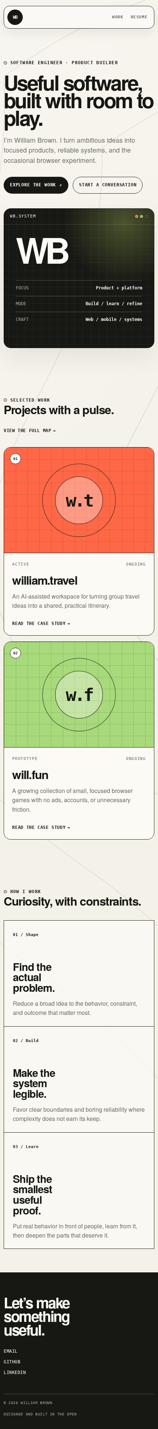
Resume (139, 17)
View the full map (30, 430)
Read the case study (41, 623)
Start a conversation (108, 184)
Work (117, 17)
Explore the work (36, 184)
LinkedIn (15, 1372)
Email (11, 1351)
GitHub (12, 1361)
